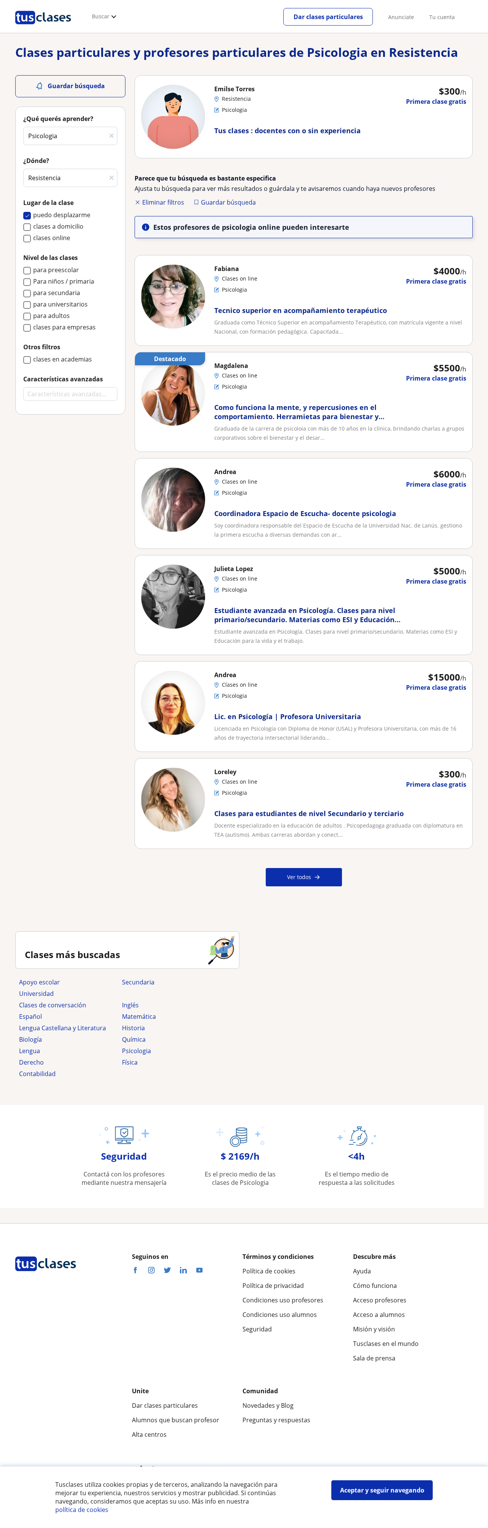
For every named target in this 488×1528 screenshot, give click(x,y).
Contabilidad (37, 1074)
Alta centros (149, 1434)
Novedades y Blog (268, 1405)
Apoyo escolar (39, 982)
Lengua (29, 1051)
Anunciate (401, 17)
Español (30, 1016)
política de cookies (81, 1509)
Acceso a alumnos (379, 1314)
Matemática (139, 1016)
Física (130, 1062)
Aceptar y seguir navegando (382, 1490)
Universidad (36, 993)
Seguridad (257, 1329)
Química (134, 1039)
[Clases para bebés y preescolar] (169, 993)
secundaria (138, 982)
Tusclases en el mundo (386, 1343)
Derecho (31, 1062)
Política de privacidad (273, 1285)
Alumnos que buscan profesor (175, 1420)
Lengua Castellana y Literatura (62, 1028)
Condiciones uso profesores (282, 1300)
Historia (133, 1028)
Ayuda (362, 1271)
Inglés (130, 1005)
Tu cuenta (442, 17)
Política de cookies (268, 1271)
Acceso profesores (379, 1300)
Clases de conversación (52, 1005)
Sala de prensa (374, 1358)
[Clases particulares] (43, 27)
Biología (30, 1039)
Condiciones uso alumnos (279, 1314)
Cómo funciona (375, 1285)
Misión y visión (374, 1329)
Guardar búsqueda (228, 202)
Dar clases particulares (328, 17)
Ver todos (299, 877)
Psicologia (136, 1051)
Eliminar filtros (163, 202)
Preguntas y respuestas (276, 1420)
